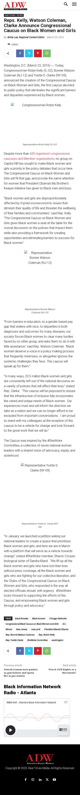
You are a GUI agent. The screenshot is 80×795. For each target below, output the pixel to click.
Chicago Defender (58, 618)
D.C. (64, 623)
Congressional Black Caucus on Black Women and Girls (31, 623)
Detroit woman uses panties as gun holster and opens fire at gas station (21, 672)
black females (21, 618)
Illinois (8, 629)
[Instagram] (32, 779)
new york (35, 629)
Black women (38, 618)
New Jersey (21, 629)
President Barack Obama (56, 629)
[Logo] (40, 759)
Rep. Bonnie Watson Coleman (20, 634)
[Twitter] (29, 53)
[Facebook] (20, 53)
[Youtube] (54, 779)
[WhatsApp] (47, 53)
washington (57, 640)
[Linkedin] (40, 779)
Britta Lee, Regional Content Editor (26, 37)
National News (14, 15)
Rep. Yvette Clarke (14, 640)
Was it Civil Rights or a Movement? (62, 671)
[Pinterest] (38, 53)
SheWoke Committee (37, 640)
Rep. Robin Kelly (46, 634)
